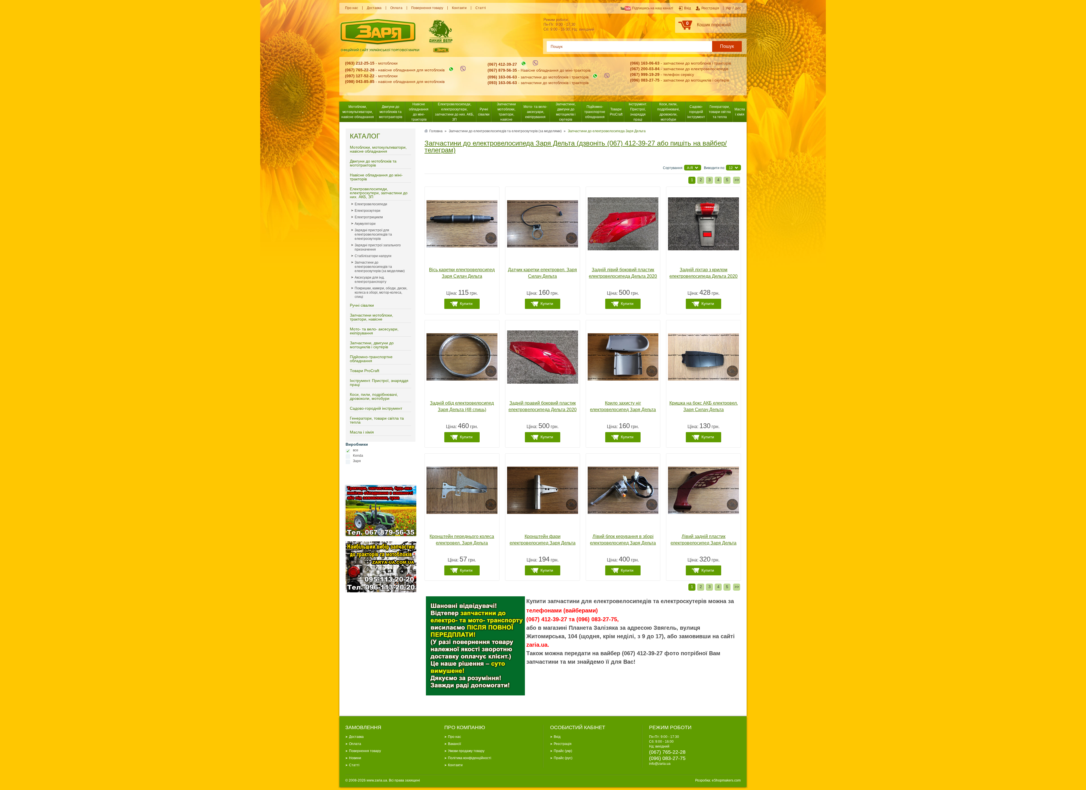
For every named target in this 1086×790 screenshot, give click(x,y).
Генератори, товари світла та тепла (720, 112)
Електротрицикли (369, 217)
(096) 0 (636, 80)
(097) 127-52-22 (359, 76)
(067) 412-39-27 (502, 64)
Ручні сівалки (484, 111)
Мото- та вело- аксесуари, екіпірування (535, 112)
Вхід (557, 737)
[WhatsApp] (451, 70)
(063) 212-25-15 (359, 63)
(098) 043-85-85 (359, 81)
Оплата (396, 8)
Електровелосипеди (371, 204)
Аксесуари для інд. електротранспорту (370, 280)
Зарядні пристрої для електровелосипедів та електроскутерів (373, 234)
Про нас (351, 8)
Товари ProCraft (616, 111)
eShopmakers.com (726, 780)
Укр (728, 8)
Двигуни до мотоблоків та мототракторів (390, 112)
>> (736, 180)
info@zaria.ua (660, 764)
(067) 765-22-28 (359, 70)
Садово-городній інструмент (696, 112)
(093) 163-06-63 (502, 82)
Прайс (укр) (563, 751)
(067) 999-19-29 (645, 74)
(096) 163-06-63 (502, 77)
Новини (355, 758)
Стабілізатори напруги (373, 256)
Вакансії (454, 744)
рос (738, 8)
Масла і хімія (739, 111)
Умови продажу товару (466, 751)
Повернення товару (427, 8)
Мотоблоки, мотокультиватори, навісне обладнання (357, 112)
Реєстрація (563, 744)
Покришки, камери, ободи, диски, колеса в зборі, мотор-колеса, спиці (381, 292)
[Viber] (463, 70)
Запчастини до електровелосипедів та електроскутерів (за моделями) (380, 267)
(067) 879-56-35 (502, 70)
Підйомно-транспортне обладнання (594, 112)
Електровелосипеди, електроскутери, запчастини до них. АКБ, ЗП (454, 111)
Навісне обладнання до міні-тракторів (418, 111)
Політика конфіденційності (469, 758)
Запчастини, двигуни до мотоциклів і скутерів (566, 111)
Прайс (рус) (563, 758)
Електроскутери (367, 211)
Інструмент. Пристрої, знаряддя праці (638, 111)
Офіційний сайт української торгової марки (380, 50)
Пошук (727, 46)
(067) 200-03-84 (645, 69)
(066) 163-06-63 (645, 63)
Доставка (374, 8)
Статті (480, 8)
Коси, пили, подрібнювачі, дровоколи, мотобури (668, 111)
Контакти (459, 8)
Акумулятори (365, 224)
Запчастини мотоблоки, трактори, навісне (506, 111)
